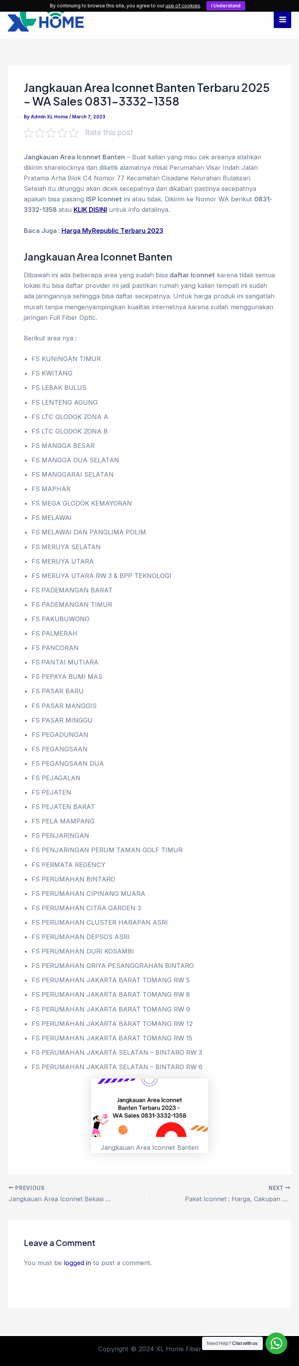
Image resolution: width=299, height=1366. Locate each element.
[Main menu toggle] (282, 19)
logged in (77, 1263)
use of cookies (182, 6)
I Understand (226, 6)
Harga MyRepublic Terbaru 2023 (112, 230)
